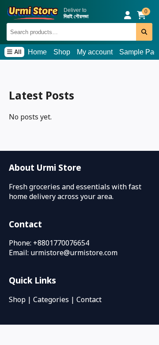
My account (95, 52)
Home (37, 52)
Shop (61, 52)
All (17, 52)
